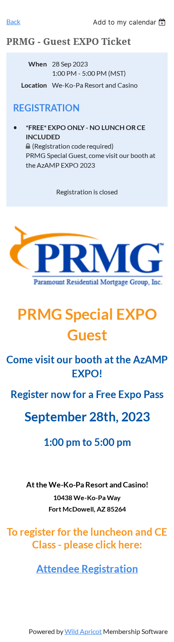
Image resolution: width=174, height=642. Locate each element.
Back (13, 21)
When (37, 64)
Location (34, 85)
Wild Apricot (83, 631)
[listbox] (130, 22)
